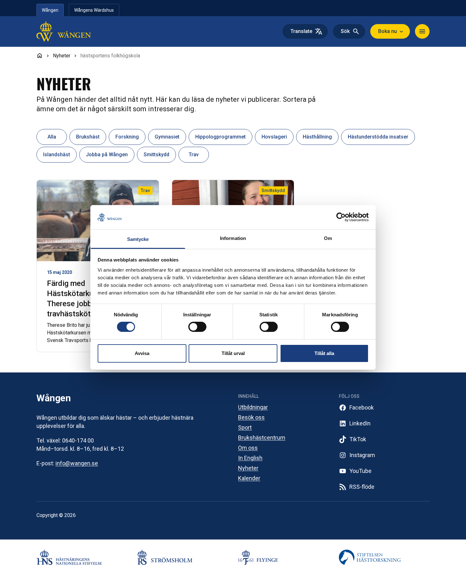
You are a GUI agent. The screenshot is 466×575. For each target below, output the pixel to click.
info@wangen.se (76, 463)
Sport (245, 427)
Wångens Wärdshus (94, 10)
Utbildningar (253, 407)
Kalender (249, 478)
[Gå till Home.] (39, 55)
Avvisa (142, 353)
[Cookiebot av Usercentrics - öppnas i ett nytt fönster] (341, 217)
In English (250, 458)
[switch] (197, 327)
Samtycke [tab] (138, 239)
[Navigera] (422, 31)
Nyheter (248, 468)
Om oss (248, 447)
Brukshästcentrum (261, 437)
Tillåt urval (233, 353)
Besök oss (251, 417)
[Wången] (77, 31)
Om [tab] (328, 238)
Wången (50, 10)
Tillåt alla (324, 353)
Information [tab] (233, 238)
